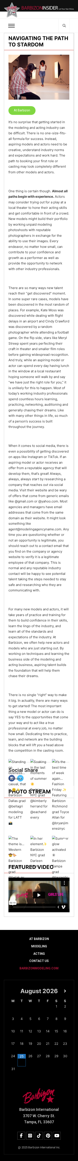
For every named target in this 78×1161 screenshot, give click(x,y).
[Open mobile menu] (11, 25)
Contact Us (39, 961)
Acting (39, 953)
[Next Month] (65, 991)
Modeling (39, 946)
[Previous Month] (13, 991)
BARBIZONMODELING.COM (39, 968)
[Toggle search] (64, 26)
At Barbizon (22, 110)
